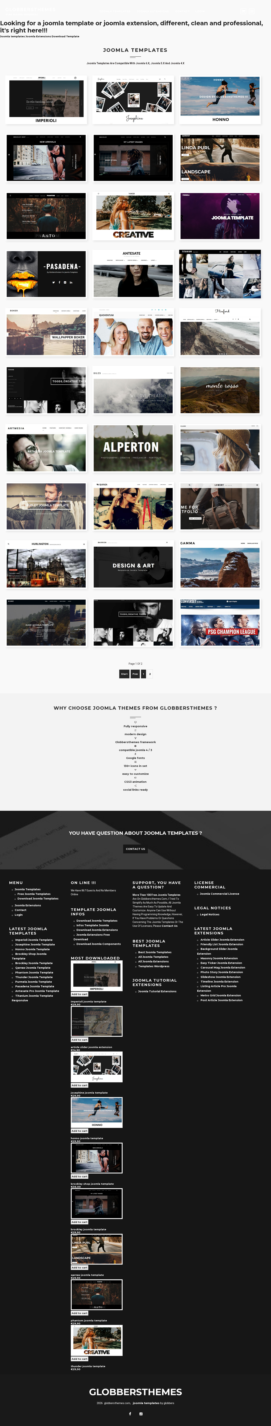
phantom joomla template (46, 206)
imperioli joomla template (46, 89)
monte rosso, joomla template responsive (222, 382)
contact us (170, 926)
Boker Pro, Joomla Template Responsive (48, 324)
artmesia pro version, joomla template (48, 440)
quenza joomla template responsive (134, 499)
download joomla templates (38, 898)
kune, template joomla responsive (48, 615)
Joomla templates (12, 36)
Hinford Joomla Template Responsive (222, 324)
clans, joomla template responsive (222, 440)
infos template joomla (93, 925)
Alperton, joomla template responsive (135, 440)
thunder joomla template (133, 206)
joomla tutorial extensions (157, 991)
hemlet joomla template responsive (48, 499)
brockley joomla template (133, 147)
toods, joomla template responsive (135, 615)
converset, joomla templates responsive (222, 615)
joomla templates (115, 11)
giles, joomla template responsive (135, 382)
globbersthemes (30, 9)
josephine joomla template (133, 89)
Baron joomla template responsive (135, 557)
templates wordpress (153, 966)
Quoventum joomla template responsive (135, 324)
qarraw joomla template (220, 147)
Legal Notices (209, 914)
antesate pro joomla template (133, 263)
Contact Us (135, 849)
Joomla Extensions (153, 11)
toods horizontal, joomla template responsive (48, 382)
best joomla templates (154, 952)
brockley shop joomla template (46, 147)
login (200, 11)
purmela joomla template (220, 206)
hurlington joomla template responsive (48, 557)
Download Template (65, 36)
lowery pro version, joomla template (222, 499)
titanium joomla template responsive (222, 266)
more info (46, 108)
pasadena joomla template (46, 263)
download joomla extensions (97, 930)
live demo (24, 108)
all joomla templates (153, 957)
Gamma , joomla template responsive (222, 557)
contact (182, 11)
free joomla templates (34, 894)
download (68, 108)
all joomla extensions (153, 961)
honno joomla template (220, 89)
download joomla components (99, 944)
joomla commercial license (219, 893)
